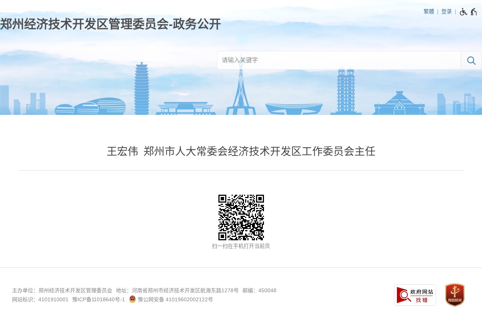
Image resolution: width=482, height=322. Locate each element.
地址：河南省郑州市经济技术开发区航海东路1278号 (177, 290)
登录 (446, 11)
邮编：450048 (259, 290)
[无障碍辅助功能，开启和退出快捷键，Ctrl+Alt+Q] (468, 11)
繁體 (429, 11)
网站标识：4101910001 (40, 299)
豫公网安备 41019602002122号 (174, 299)
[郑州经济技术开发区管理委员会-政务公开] (110, 24)
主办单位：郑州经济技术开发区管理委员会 (62, 290)
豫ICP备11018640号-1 (98, 299)
